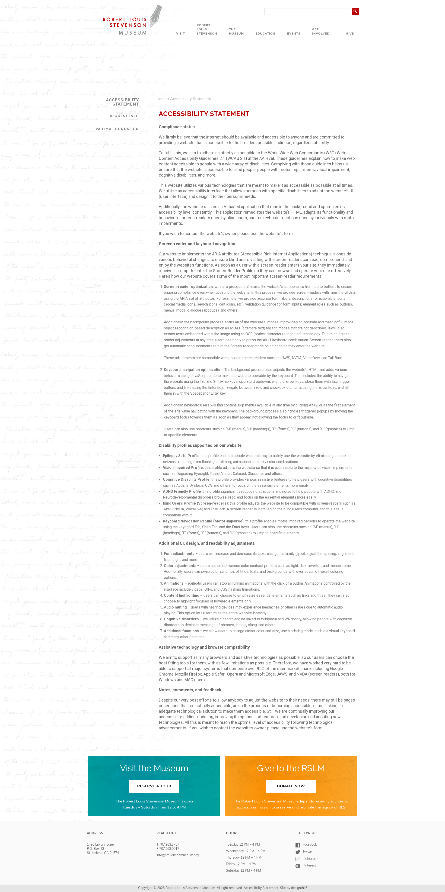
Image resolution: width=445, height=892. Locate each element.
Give (350, 33)
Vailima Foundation (117, 129)
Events (293, 33)
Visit (180, 33)
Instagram (310, 858)
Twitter (307, 851)
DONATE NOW (291, 786)
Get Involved (320, 31)
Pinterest (309, 865)
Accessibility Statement (261, 888)
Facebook (309, 845)
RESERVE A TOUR (154, 786)
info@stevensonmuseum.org (177, 855)
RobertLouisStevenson (207, 29)
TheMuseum (236, 31)
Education (265, 33)
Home (161, 99)
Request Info (124, 116)
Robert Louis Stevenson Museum (122, 20)
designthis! (299, 888)
